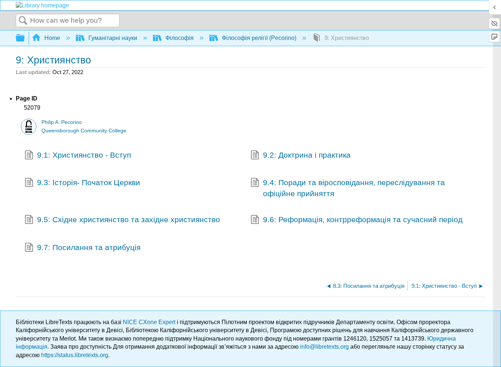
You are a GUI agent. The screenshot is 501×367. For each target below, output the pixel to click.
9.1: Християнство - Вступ (84, 155)
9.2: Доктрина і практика (307, 155)
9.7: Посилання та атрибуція (88, 247)
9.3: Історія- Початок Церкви (88, 182)
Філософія (179, 38)
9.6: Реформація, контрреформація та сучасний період (362, 219)
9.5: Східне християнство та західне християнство (128, 219)
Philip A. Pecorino (61, 122)
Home (52, 38)
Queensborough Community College (83, 130)
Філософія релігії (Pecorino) (259, 38)
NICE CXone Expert (150, 322)
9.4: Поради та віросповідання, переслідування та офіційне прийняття (354, 187)
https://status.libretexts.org (74, 355)
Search (23, 21)
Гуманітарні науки (113, 38)
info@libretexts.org (324, 347)
